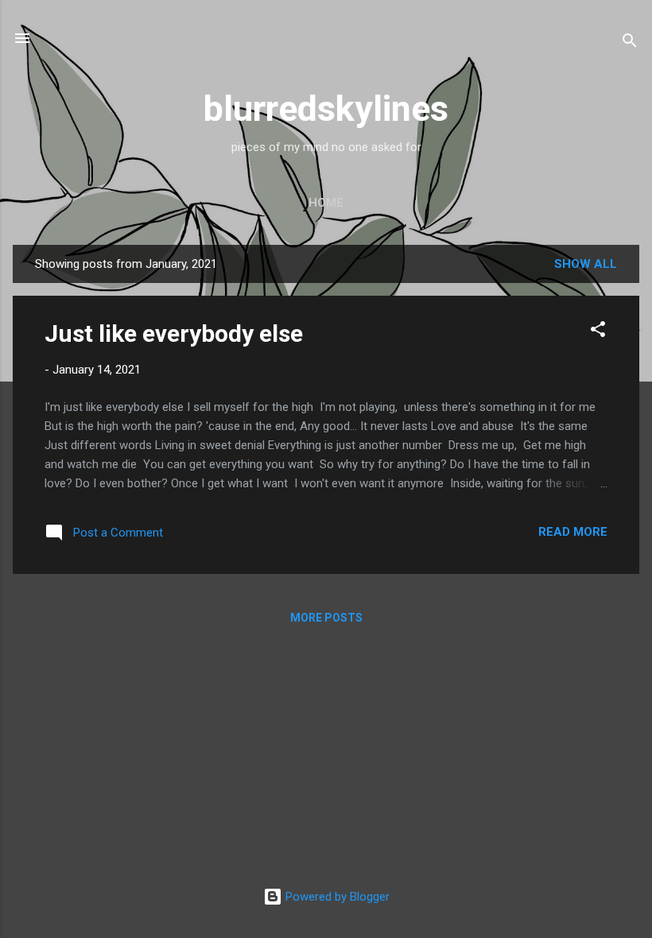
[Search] (629, 43)
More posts (326, 617)
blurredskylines (326, 108)
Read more (572, 532)
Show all (585, 264)
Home (326, 203)
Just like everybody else (174, 333)
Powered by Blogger (336, 897)
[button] (597, 332)
